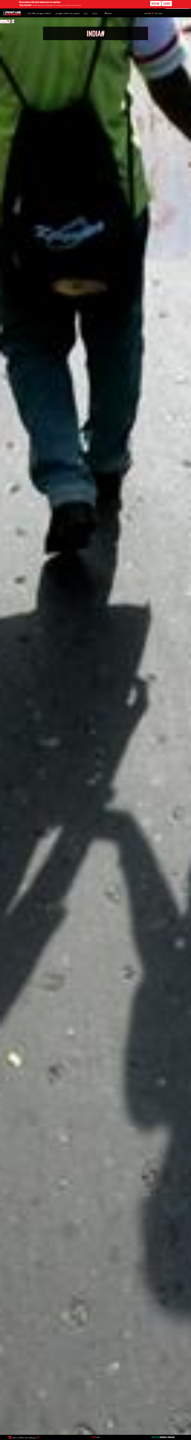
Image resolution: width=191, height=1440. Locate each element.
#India (93, 1437)
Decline (155, 3)
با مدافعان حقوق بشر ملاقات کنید (39, 13)
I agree (166, 3)
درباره (86, 13)
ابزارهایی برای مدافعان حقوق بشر (67, 13)
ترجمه (4, 21)
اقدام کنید (147, 13)
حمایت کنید (159, 13)
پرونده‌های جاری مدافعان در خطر (26, 1437)
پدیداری (94, 13)
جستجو (109, 13)
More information (26, 5)
